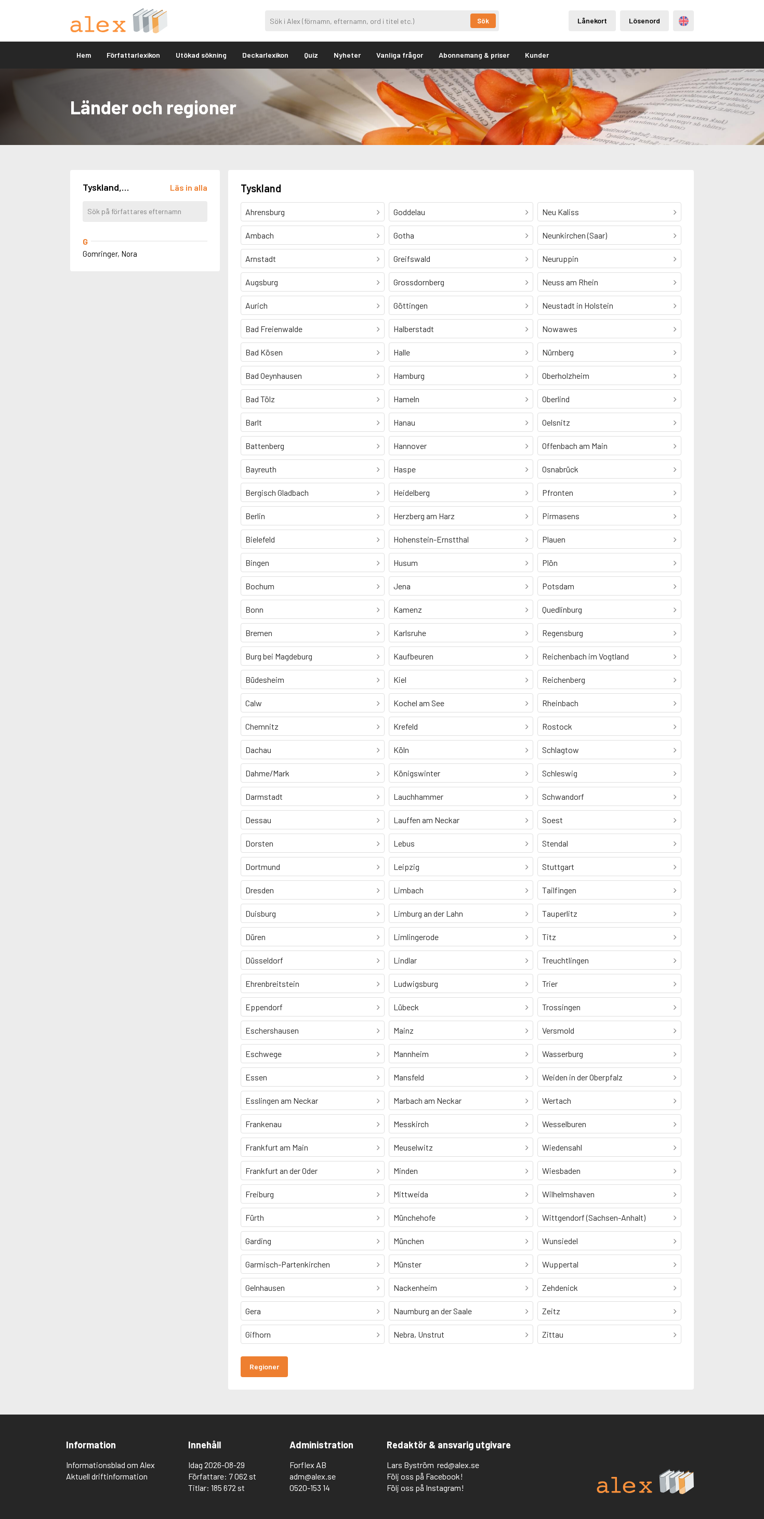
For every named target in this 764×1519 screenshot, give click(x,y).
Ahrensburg (265, 212)
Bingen (257, 562)
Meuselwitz (413, 1147)
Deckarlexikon (265, 54)
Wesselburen (564, 1124)
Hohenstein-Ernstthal (431, 539)
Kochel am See (418, 703)
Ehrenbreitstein (272, 983)
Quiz (311, 54)
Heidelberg (411, 492)
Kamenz (407, 609)
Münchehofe (414, 1217)
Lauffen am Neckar (426, 820)
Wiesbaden (561, 1170)
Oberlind (556, 399)
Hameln (406, 399)
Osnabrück (560, 469)
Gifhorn (258, 1334)
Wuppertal (560, 1264)
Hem (83, 54)
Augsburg (261, 282)
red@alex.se (458, 1465)
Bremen (258, 633)
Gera (253, 1311)
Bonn (254, 609)
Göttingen (410, 305)
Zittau (552, 1334)
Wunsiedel (560, 1241)
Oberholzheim (565, 375)
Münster (407, 1264)
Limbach (408, 890)
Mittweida (410, 1194)
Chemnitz (262, 726)
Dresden (259, 890)
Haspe (404, 469)
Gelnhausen (265, 1287)
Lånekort (592, 20)
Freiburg (259, 1194)
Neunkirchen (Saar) (574, 235)
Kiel (399, 679)
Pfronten (557, 492)
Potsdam (558, 586)
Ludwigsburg (415, 983)
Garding (258, 1241)
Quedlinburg (562, 609)
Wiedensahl (562, 1147)
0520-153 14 (309, 1487)
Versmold (558, 1030)
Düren (255, 937)
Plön (550, 562)
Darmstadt (264, 796)
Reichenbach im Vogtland (585, 656)
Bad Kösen (264, 352)
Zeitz (551, 1311)
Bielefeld (260, 539)
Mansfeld (408, 1077)
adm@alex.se (312, 1476)
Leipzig (406, 866)
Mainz (403, 1030)
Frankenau (263, 1124)
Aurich (256, 305)
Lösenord (644, 20)
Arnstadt (260, 258)
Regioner (264, 1366)
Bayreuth (260, 469)
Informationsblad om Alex (110, 1465)
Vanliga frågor (399, 54)
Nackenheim (415, 1287)
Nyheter (347, 54)
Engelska (684, 21)
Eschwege (263, 1054)
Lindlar (405, 960)
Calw (253, 703)
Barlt (253, 422)
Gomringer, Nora (110, 253)
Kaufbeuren (413, 656)
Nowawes (559, 329)
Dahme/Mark (267, 773)
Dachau (258, 750)
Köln (401, 750)
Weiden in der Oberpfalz (582, 1077)
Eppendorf (264, 1007)
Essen (256, 1077)
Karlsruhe (409, 633)
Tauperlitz (559, 913)
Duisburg (260, 913)
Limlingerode (416, 937)
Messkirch (411, 1124)
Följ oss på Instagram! (425, 1487)
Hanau (404, 422)
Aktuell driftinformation (107, 1476)
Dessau (258, 820)
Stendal (555, 843)
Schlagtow (560, 750)
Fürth (254, 1217)
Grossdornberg (418, 282)
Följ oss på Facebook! (425, 1476)
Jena (402, 586)
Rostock (557, 726)
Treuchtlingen (565, 960)
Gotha (403, 235)
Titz (549, 937)
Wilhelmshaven (568, 1194)
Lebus (404, 843)
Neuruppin (560, 258)
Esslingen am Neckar (281, 1100)
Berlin (255, 516)
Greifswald (411, 258)
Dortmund (262, 866)
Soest (552, 820)
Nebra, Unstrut (418, 1334)
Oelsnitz (556, 422)
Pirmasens (560, 516)
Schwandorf (563, 796)
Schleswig (559, 773)
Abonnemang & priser (474, 54)
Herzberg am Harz (424, 516)
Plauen (553, 539)
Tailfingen (559, 890)
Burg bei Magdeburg (278, 656)
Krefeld (405, 726)
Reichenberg (563, 679)
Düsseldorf (264, 960)
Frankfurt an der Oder (281, 1170)
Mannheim (411, 1054)
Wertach (556, 1100)
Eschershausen (272, 1030)
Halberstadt (413, 329)
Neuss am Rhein (570, 282)
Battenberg (264, 446)
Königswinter (416, 773)
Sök (483, 21)
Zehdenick (560, 1287)
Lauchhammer (418, 796)
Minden (405, 1170)
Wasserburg (562, 1054)
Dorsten (259, 843)
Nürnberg (558, 352)
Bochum (259, 586)
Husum (405, 562)
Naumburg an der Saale (432, 1311)
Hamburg (409, 375)
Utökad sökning (201, 54)
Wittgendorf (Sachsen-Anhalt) (594, 1217)
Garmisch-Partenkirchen (287, 1264)
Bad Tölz (260, 399)
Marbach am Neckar (427, 1100)
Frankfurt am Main (276, 1147)
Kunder (537, 54)
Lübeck (406, 1007)
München (408, 1241)
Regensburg (562, 633)
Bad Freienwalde (273, 329)
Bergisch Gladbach (277, 492)
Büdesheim (264, 679)
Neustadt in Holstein (577, 305)
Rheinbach (560, 703)
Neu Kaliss (560, 212)
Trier (550, 983)
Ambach (259, 235)
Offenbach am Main (575, 446)
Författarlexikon (133, 54)
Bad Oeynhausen (273, 375)
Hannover (410, 446)
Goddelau (409, 212)
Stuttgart (558, 866)
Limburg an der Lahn (428, 913)
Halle (401, 352)
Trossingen (561, 1007)
